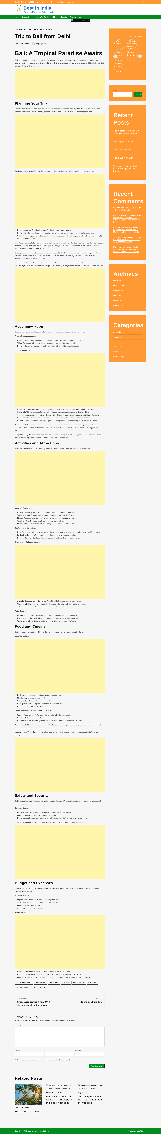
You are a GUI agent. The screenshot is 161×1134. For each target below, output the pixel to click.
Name (18, 1050)
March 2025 (117, 281)
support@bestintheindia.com (64, 2)
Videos (55, 17)
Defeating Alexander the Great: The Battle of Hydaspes (90, 1099)
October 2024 (118, 285)
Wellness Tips (118, 357)
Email (47, 1050)
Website (78, 1050)
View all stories (136, 37)
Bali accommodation (24, 982)
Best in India (37, 8)
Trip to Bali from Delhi (123, 158)
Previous (33, 1002)
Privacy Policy (75, 17)
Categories (26, 17)
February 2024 (119, 290)
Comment (19, 1025)
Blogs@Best (41, 44)
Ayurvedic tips (118, 332)
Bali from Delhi (78, 982)
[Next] (140, 56)
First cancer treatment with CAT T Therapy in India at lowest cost (59, 1099)
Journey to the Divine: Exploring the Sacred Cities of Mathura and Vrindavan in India (126, 230)
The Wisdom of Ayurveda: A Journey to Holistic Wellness (126, 132)
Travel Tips (46, 30)
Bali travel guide (23, 987)
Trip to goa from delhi (27, 1111)
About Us (63, 17)
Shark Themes (140, 1131)
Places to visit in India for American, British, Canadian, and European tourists (127, 239)
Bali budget (54, 982)
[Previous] (115, 56)
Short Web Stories (42, 17)
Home (17, 17)
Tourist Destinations (26, 30)
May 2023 (117, 295)
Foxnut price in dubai (123, 141)
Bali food (65, 982)
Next (91, 1000)
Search (116, 90)
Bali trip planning (39, 987)
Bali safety (92, 982)
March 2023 (117, 300)
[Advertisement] (60, 84)
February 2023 (119, 305)
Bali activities (41, 982)
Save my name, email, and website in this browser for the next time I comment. (47, 1060)
